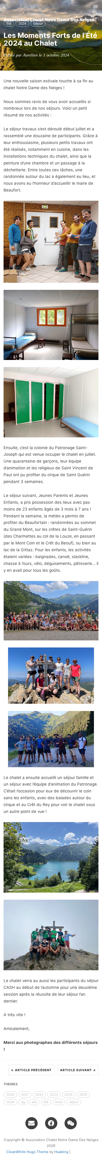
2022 (39, 1094)
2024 (69, 1094)
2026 (10, 1102)
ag (23, 1102)
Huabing (61, 1152)
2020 (10, 1094)
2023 (54, 1094)
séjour (74, 1102)
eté (45, 1102)
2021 (25, 1094)
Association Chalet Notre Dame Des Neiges (49, 19)
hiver (59, 1102)
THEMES (11, 1084)
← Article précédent (31, 1070)
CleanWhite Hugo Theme (27, 1152)
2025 (83, 1094)
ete (34, 1102)
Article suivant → (78, 1070)
